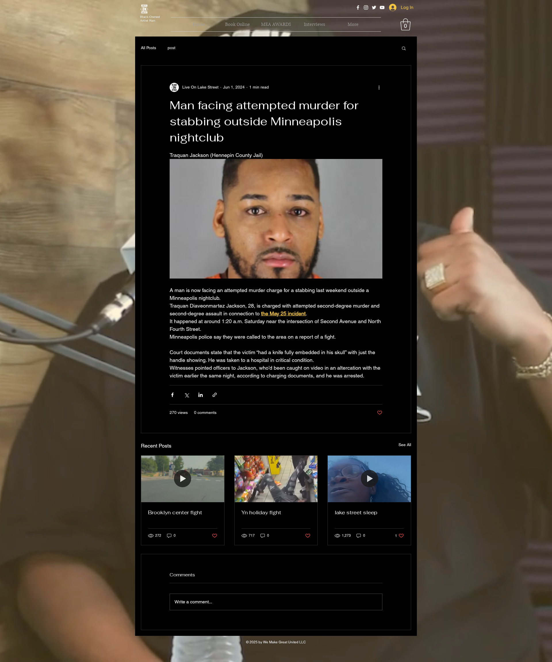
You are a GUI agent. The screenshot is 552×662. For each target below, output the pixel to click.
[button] (207, 239)
